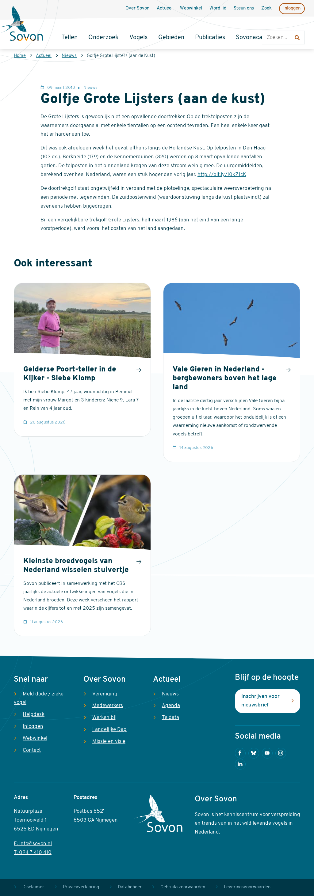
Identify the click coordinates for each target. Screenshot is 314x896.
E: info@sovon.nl (33, 843)
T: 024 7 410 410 (33, 852)
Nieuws (69, 56)
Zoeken (268, 25)
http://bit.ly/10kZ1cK (221, 174)
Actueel (44, 56)
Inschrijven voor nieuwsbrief (260, 701)
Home (20, 56)
